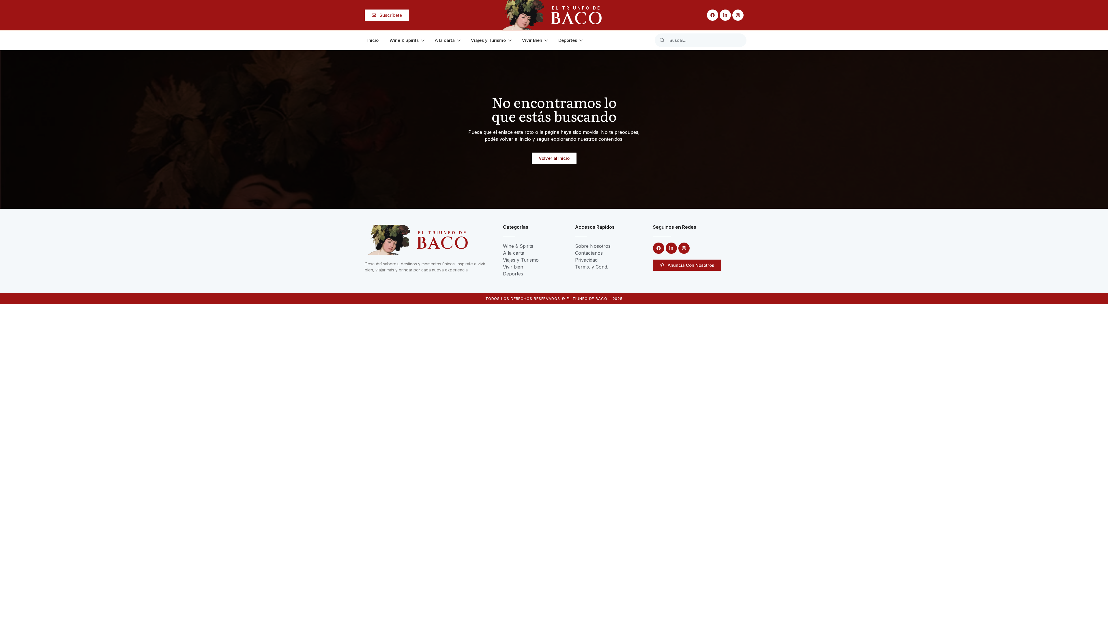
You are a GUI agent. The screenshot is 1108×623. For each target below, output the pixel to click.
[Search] (662, 40)
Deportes (567, 40)
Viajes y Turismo (488, 40)
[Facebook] (712, 15)
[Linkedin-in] (725, 15)
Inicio (373, 40)
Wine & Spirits (404, 40)
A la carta (445, 40)
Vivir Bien (532, 40)
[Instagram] (738, 15)
